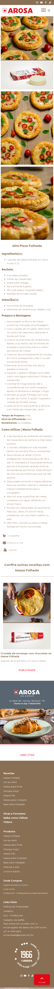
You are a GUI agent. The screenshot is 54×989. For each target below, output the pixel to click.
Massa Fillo (9, 795)
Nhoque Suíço (11, 791)
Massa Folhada (27, 570)
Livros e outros (11, 871)
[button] (49, 10)
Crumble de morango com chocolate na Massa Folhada (26, 655)
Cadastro (8, 911)
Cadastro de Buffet (13, 920)
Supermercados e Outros (15, 885)
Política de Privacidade (16, 906)
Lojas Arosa (9, 889)
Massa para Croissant (15, 800)
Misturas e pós (11, 867)
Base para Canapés (14, 804)
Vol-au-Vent (10, 782)
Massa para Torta (12, 786)
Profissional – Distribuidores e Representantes (25, 893)
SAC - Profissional (13, 915)
